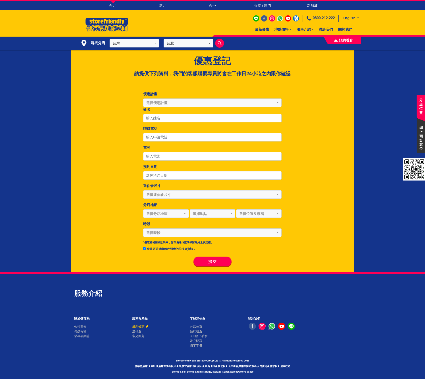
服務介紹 (304, 29)
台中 (212, 6)
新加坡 (312, 6)
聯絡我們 (326, 29)
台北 (112, 6)
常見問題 (138, 336)
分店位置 (196, 326)
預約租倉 (196, 331)
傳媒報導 (80, 331)
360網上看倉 (199, 336)
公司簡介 (80, 326)
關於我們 (345, 29)
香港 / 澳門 (262, 6)
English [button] (349, 18)
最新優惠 (262, 29)
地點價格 (281, 29)
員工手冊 (196, 346)
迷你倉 (136, 331)
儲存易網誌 (82, 336)
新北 (162, 6)
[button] (134, 43)
